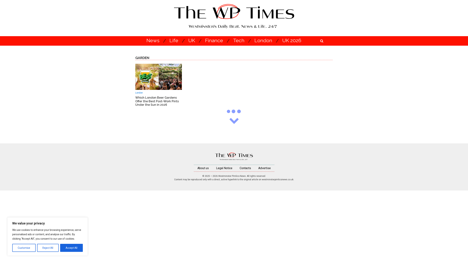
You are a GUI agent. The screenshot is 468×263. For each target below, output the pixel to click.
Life (173, 40)
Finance (214, 40)
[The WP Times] (234, 156)
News (152, 40)
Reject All (47, 247)
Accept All (71, 247)
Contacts (245, 168)
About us (203, 168)
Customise (24, 247)
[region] (47, 236)
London (263, 40)
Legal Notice (224, 168)
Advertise (264, 168)
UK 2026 (291, 40)
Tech (238, 40)
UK (191, 40)
